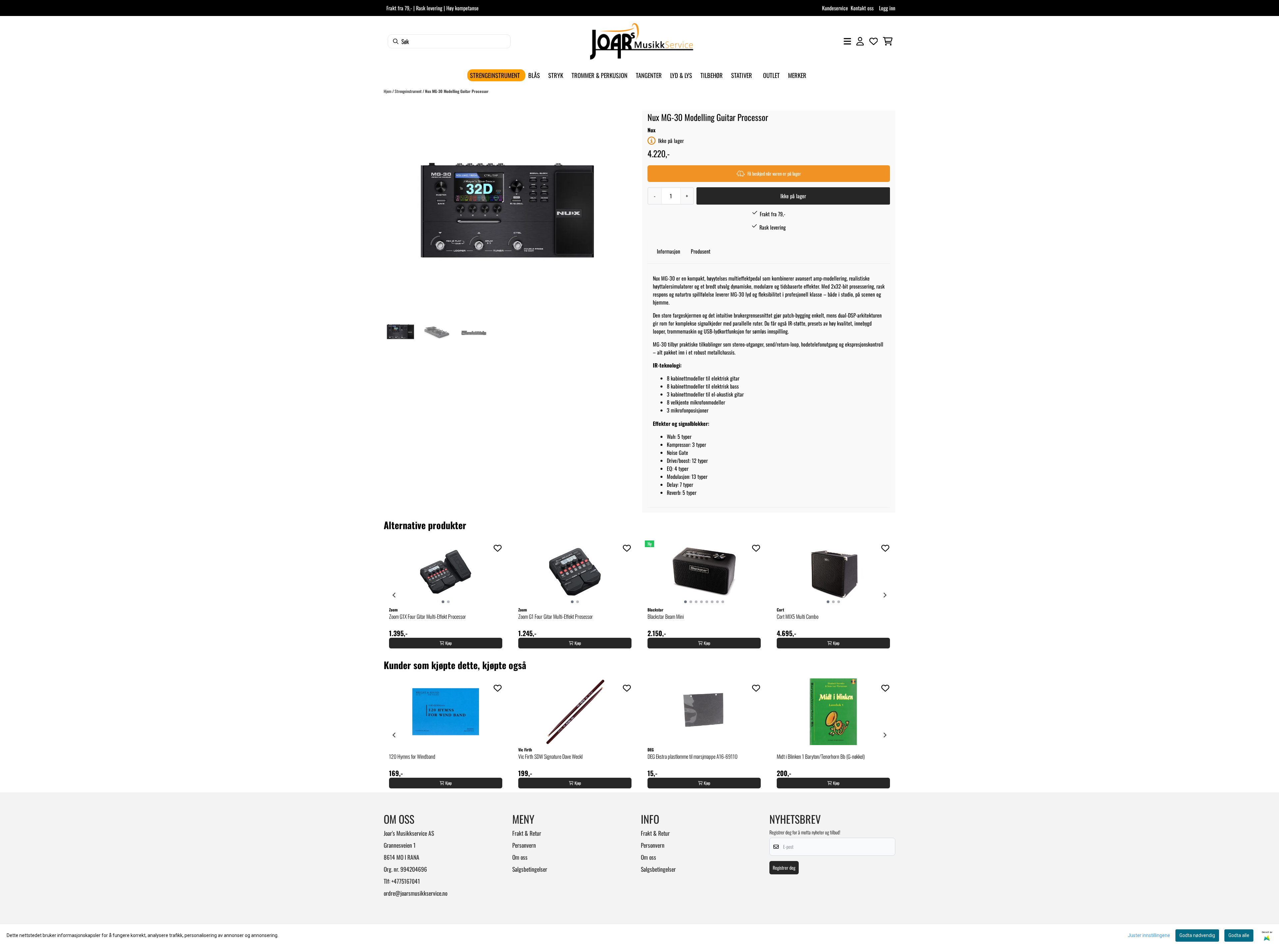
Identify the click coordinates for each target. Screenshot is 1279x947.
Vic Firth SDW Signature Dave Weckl (550, 756)
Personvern (524, 845)
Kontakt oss (862, 8)
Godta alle (1238, 935)
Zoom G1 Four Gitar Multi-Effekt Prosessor (555, 616)
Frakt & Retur (526, 833)
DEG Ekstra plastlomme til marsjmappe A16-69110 (692, 756)
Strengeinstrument (409, 91)
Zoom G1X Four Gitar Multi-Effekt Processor (427, 616)
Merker (797, 75)
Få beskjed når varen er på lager (774, 173)
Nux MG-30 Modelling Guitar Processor (457, 91)
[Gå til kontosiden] (860, 41)
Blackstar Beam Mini (665, 616)
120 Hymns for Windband (412, 756)
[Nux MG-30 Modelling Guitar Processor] (507, 212)
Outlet (771, 75)
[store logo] (641, 41)
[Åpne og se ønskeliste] (874, 41)
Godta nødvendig (1197, 935)
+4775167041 (405, 881)
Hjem (388, 91)
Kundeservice (835, 8)
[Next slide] (884, 595)
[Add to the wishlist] (498, 548)
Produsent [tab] (700, 251)
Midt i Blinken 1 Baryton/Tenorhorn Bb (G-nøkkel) (821, 756)
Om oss (520, 857)
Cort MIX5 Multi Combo (797, 616)
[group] (446, 595)
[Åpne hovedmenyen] (847, 41)
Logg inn (887, 8)
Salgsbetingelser (529, 869)
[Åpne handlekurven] (887, 41)
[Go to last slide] (394, 595)
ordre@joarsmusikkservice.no (415, 893)
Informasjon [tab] (668, 251)
